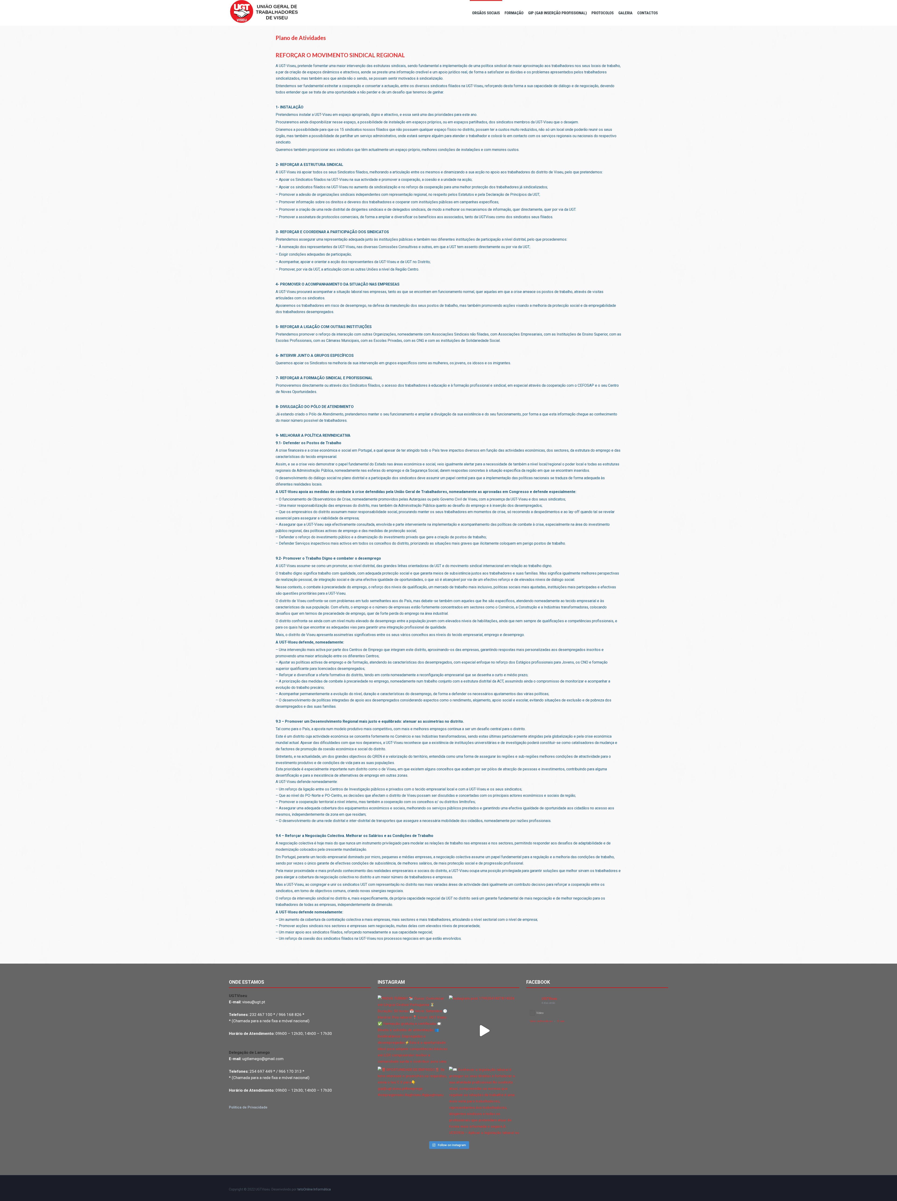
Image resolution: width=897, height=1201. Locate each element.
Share (560, 1021)
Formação (514, 13)
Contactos (647, 13)
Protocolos (602, 13)
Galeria (625, 13)
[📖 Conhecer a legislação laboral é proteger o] (484, 1102)
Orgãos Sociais (486, 13)
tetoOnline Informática (314, 1189)
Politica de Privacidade (248, 1107)
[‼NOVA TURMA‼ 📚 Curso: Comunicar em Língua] (413, 1030)
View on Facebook (541, 1021)
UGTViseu (549, 999)
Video (540, 1013)
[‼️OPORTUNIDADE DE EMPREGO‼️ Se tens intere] (413, 1102)
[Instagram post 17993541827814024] (484, 1030)
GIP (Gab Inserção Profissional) (557, 13)
